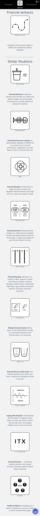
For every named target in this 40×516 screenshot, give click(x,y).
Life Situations (31, 4)
